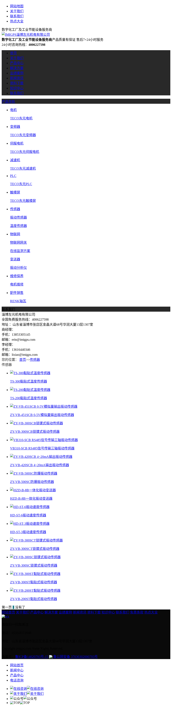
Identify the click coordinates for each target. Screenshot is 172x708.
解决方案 (16, 68)
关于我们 (16, 11)
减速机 (15, 160)
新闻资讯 (16, 78)
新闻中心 (16, 670)
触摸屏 (15, 192)
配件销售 (16, 292)
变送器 (15, 259)
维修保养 (16, 276)
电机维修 (16, 284)
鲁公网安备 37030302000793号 (75, 656)
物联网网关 (18, 242)
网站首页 (8, 612)
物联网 (15, 234)
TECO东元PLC (21, 184)
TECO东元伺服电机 (24, 152)
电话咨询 (16, 680)
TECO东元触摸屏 (23, 200)
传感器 (15, 209)
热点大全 (16, 21)
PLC (13, 176)
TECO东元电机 (21, 118)
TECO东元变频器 (23, 135)
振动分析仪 (18, 267)
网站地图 (16, 6)
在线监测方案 (20, 251)
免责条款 (136, 612)
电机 (13, 110)
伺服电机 (16, 143)
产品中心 (16, 63)
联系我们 (16, 16)
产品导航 (8, 101)
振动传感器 (18, 217)
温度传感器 (18, 226)
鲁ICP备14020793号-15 (31, 656)
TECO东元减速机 (23, 168)
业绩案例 (16, 73)
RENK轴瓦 (18, 301)
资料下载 (16, 83)
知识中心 (16, 88)
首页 (13, 53)
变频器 (15, 126)
